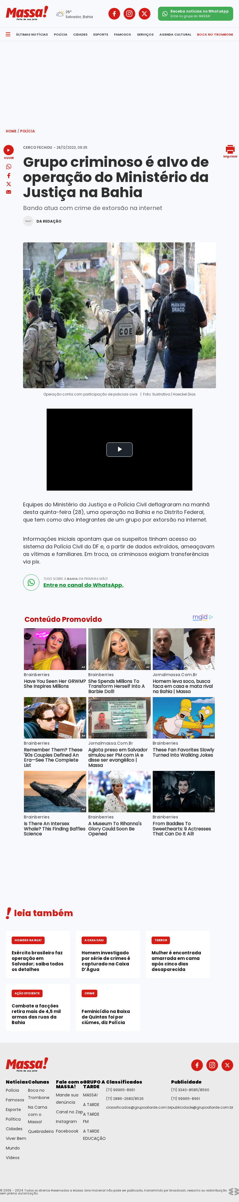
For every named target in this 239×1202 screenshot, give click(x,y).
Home (12, 131)
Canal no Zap (69, 1112)
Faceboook (67, 1131)
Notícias (17, 1082)
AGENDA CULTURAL (175, 34)
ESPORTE (100, 34)
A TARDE (91, 1104)
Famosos (15, 1100)
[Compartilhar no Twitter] (8, 184)
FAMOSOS (122, 34)
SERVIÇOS (145, 34)
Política (13, 1119)
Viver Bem (16, 1138)
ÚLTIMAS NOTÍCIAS (32, 34)
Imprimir (230, 156)
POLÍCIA (60, 34)
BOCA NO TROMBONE (215, 34)
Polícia (27, 131)
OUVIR (9, 158)
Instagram (66, 1121)
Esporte (13, 1109)
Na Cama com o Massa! (37, 1114)
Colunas (38, 1082)
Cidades (14, 1129)
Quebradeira (41, 1131)
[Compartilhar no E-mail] (8, 192)
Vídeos (13, 1158)
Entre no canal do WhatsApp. (83, 585)
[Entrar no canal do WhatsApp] (31, 582)
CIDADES (80, 34)
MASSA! (90, 1095)
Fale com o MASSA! (69, 1084)
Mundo (13, 1148)
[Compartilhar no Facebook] (8, 176)
